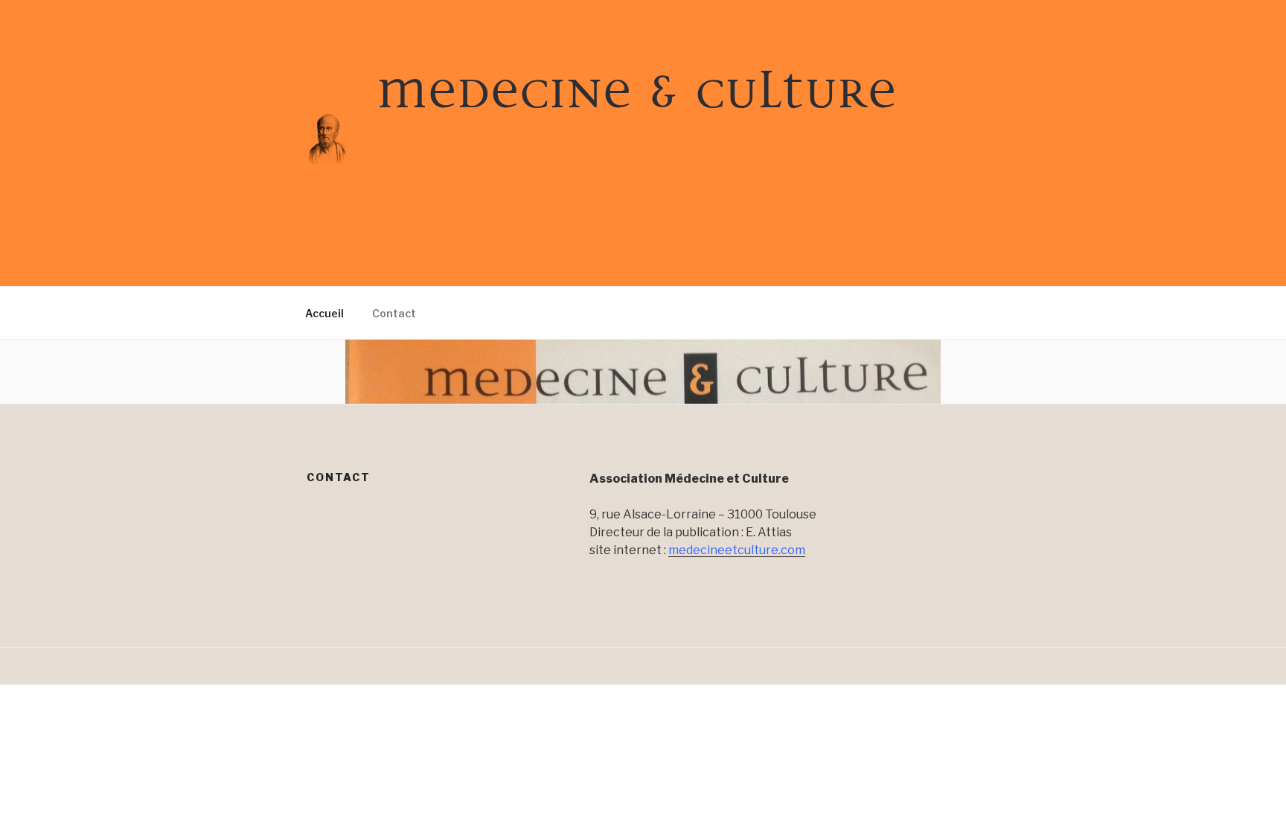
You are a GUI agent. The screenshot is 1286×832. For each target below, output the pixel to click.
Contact (394, 313)
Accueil (324, 313)
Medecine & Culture (637, 89)
